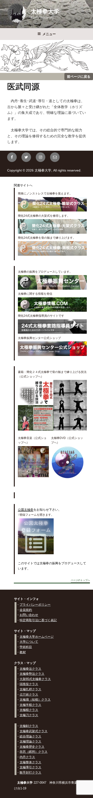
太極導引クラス (30, 767)
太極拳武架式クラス (33, 731)
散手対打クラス (30, 772)
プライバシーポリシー (35, 604)
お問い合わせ (29, 615)
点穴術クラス (29, 694)
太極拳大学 (45, 11)
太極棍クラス (29, 710)
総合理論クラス (30, 736)
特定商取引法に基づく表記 (38, 620)
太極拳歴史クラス (32, 746)
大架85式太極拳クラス (35, 679)
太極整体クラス (30, 762)
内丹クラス (27, 757)
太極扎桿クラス (30, 689)
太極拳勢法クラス (32, 674)
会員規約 (26, 610)
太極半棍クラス (30, 705)
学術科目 (26, 647)
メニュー (49, 34)
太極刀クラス (29, 715)
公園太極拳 (25, 509)
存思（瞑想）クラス (33, 752)
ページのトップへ (80, 580)
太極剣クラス (29, 726)
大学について (29, 641)
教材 (23, 652)
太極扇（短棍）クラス (35, 699)
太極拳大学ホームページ (37, 636)
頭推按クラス (29, 684)
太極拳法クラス (30, 669)
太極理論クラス (30, 741)
